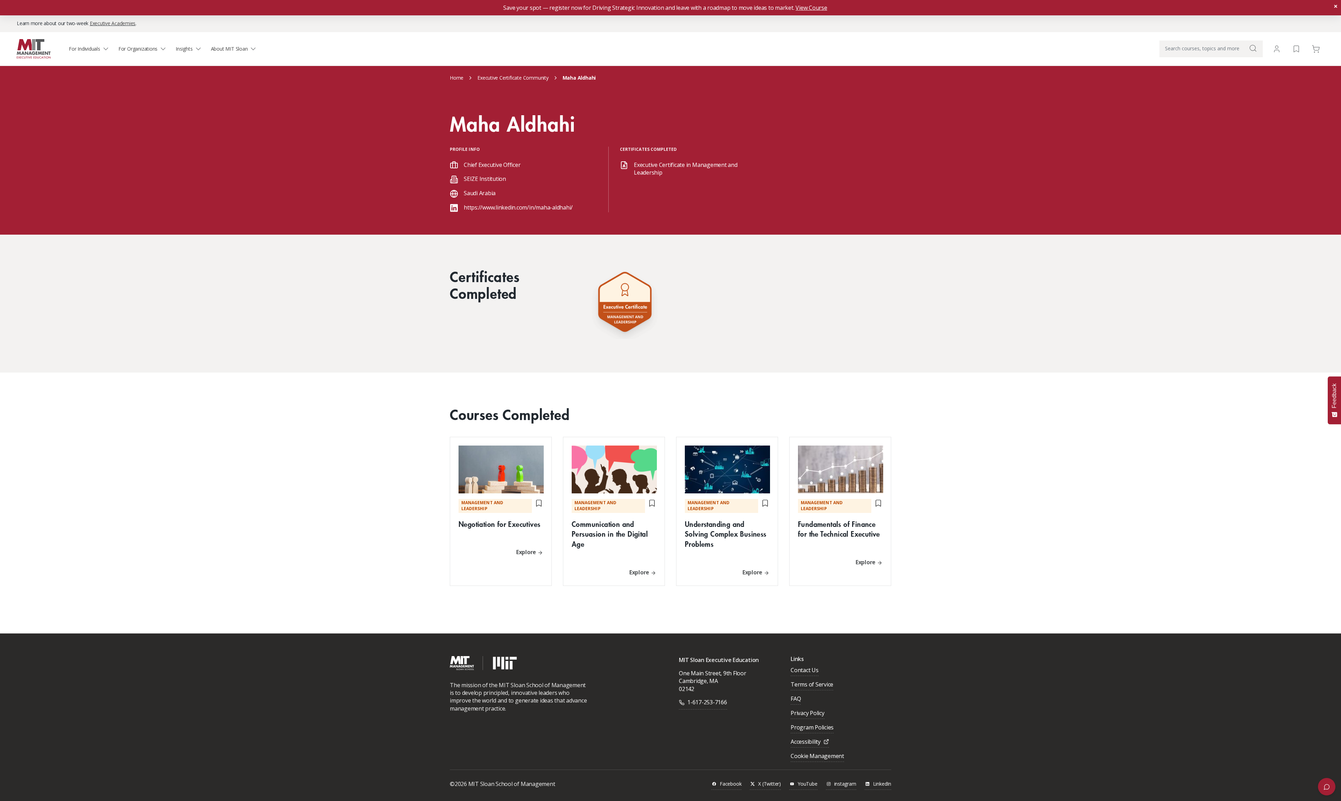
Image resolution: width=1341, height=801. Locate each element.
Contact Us (805, 670)
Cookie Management (817, 756)
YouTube (808, 784)
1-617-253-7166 (707, 702)
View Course (811, 8)
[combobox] (1211, 49)
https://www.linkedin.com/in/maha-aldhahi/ (518, 207)
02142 (686, 689)
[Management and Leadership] (624, 303)
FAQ (796, 699)
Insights (184, 48)
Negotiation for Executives (499, 524)
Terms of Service (812, 685)
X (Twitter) (769, 784)
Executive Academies (112, 23)
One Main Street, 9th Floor (712, 673)
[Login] (1277, 49)
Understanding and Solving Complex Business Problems (726, 534)
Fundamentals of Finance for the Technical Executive (839, 529)
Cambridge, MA (698, 681)
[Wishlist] (1296, 48)
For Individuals (84, 48)
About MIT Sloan (229, 48)
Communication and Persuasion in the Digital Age (610, 534)
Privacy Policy (808, 713)
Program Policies (812, 728)
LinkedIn (882, 784)
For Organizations (137, 48)
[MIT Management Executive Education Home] (34, 48)
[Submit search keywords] (1253, 48)
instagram (845, 784)
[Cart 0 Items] (1316, 48)
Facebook (730, 784)
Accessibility (806, 742)
